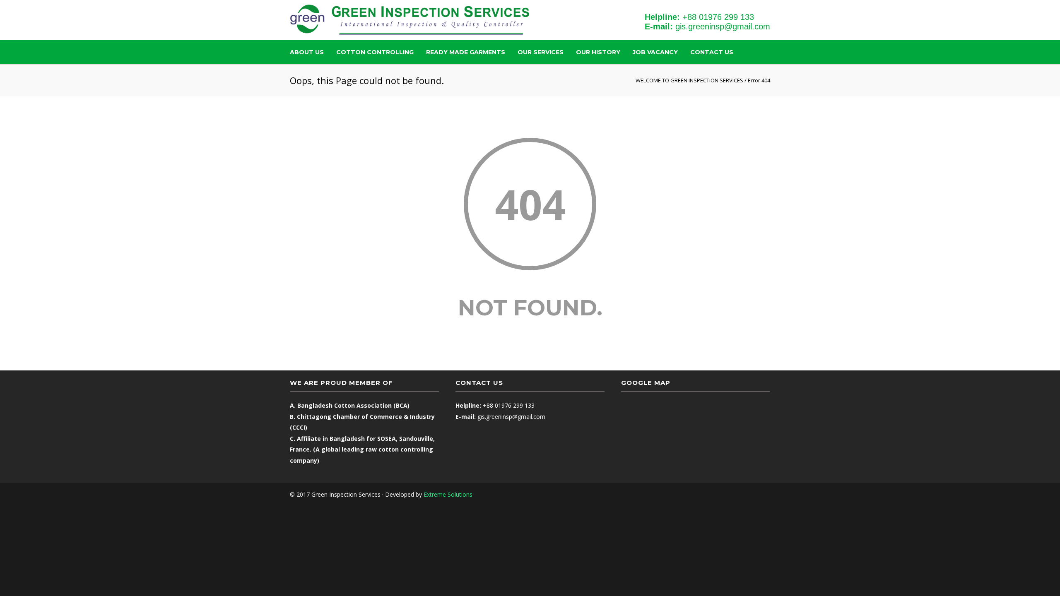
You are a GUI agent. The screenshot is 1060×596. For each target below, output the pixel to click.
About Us (307, 52)
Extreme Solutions (448, 494)
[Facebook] (745, 494)
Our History (598, 52)
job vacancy (655, 52)
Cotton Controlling (375, 52)
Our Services (541, 52)
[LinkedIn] (762, 494)
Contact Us (711, 52)
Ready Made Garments (465, 52)
